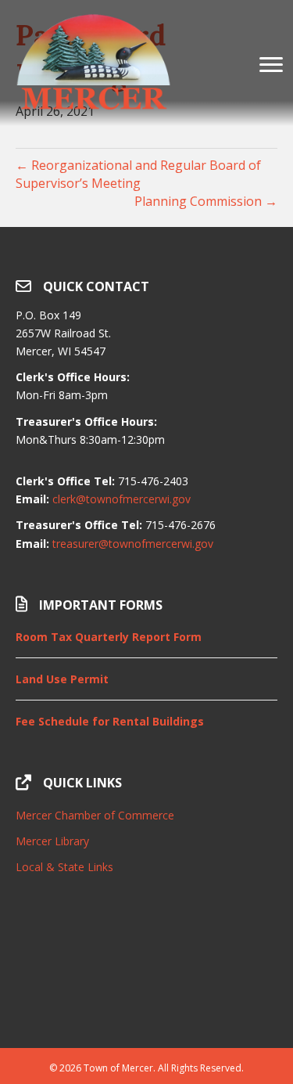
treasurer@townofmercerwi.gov (132, 543)
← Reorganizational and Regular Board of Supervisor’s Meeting (138, 174)
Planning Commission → (205, 201)
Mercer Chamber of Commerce (95, 815)
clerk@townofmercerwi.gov (121, 499)
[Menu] (271, 65)
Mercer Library (52, 841)
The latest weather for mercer (146, 1009)
